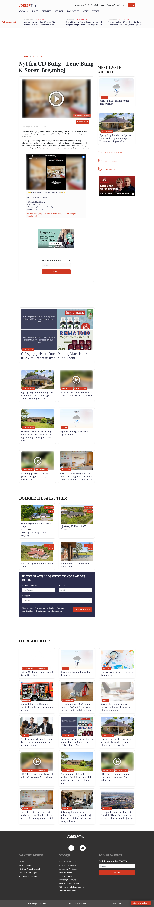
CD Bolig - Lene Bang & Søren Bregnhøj (41, 156)
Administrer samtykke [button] (28, 876)
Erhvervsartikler (65, 876)
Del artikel (81, 122)
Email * (62, 585)
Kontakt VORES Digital (28, 872)
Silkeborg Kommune (67, 880)
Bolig (35, 11)
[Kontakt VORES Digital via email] (83, 848)
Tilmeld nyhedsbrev (141, 903)
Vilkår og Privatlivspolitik (29, 869)
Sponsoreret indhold (67, 891)
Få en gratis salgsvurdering (70, 883)
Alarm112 (23, 11)
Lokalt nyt (73, 11)
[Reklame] (56, 238)
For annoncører (25, 865)
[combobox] (23, 600)
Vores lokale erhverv (67, 865)
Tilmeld (131, 5)
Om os (21, 862)
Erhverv (46, 11)
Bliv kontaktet (82, 609)
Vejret (95, 11)
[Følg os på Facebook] (71, 848)
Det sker (59, 11)
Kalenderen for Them (68, 869)
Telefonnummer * (29, 585)
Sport (85, 11)
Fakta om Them (65, 872)
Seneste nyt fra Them (67, 862)
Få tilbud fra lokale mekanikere (72, 887)
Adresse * (26, 596)
